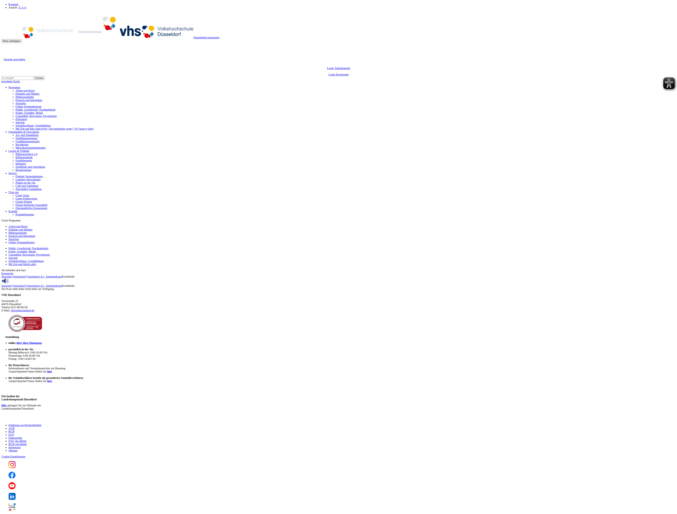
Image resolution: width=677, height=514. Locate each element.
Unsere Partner (24, 201)
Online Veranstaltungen (29, 106)
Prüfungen (21, 119)
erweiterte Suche (10, 81)
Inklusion (21, 163)
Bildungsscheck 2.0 (26, 154)
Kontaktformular (25, 214)
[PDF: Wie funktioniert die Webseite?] (4, 48)
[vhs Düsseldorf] (97, 37)
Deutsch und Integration (29, 100)
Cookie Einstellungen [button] (13, 456)
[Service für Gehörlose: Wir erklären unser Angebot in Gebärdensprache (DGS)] (4, 55)
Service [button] (12, 173)
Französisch (19, 276)
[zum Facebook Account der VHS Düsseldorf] (12, 477)
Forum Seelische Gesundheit (31, 204)
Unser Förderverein (26, 198)
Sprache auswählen (14, 59)
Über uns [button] (13, 192)
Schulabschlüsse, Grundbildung (33, 125)
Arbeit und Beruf (25, 90)
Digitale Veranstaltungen (29, 176)
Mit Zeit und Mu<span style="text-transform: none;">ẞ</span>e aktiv (55, 128)
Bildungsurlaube (25, 96)
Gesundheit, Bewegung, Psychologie (36, 116)
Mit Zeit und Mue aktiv (22, 264)
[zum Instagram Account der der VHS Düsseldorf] (12, 467)
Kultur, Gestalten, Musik (29, 112)
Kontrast (13, 4)
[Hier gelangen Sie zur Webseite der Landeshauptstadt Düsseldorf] (26, 419)
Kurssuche (7, 273)
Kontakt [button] (12, 211)
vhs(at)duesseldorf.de (22, 310)
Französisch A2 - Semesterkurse (44, 276)
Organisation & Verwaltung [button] (23, 131)
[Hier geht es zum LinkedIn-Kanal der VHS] (12, 498)
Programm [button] (14, 87)
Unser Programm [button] (10, 220)
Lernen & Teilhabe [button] (18, 150)
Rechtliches (22, 144)
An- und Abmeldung (27, 135)
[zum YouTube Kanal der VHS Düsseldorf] (12, 488)
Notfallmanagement (26, 138)
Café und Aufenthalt (27, 185)
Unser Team (22, 195)
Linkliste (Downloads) (28, 179)
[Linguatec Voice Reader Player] (13, 281)
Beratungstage (23, 170)
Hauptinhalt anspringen (206, 37)
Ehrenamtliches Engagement (31, 208)
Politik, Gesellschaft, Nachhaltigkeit (35, 109)
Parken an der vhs (25, 182)
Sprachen (21, 103)
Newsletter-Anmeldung (29, 189)
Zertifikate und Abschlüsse (30, 166)
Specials (20, 122)
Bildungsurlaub (24, 157)
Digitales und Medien (27, 93)
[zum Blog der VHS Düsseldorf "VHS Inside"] (12, 509)
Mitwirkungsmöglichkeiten (30, 147)
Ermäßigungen (24, 160)
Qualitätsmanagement (27, 141)
